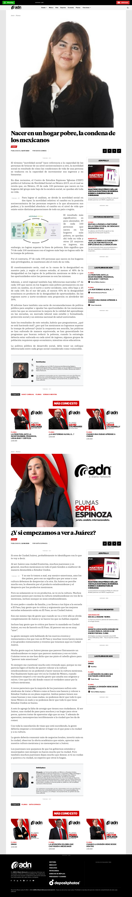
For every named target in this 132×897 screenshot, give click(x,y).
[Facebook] (109, 151)
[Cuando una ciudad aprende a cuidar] (103, 419)
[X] (114, 151)
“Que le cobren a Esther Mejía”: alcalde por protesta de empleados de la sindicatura (103, 243)
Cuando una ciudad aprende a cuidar (102, 301)
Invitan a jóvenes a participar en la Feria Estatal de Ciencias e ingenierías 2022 (103, 226)
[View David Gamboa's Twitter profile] (32, 365)
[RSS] (21, 881)
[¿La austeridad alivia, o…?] (66, 419)
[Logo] (16, 7)
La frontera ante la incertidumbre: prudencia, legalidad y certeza (101, 277)
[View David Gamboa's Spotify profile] (32, 381)
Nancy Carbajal (28, 394)
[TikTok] (27, 881)
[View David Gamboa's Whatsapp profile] (32, 370)
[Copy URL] (119, 151)
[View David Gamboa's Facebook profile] (32, 360)
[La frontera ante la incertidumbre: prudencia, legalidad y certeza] (28, 419)
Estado (90, 222)
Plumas (18, 15)
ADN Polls (91, 187)
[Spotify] (24, 881)
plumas (38, 394)
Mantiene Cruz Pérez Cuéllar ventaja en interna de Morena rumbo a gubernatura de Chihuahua (103, 192)
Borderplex (92, 238)
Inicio (12, 15)
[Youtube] (33, 881)
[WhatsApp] (105, 151)
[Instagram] (14, 881)
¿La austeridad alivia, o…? (100, 289)
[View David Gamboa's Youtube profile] (32, 376)
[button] (116, 7)
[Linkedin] (17, 881)
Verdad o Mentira (50, 394)
